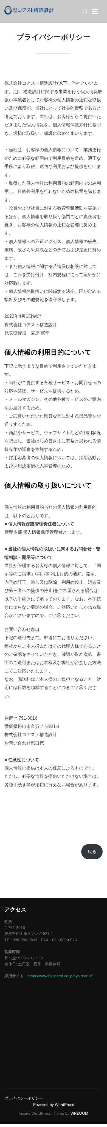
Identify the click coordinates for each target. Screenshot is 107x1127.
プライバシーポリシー (23, 1098)
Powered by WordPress (53, 1104)
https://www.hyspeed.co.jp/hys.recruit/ (60, 976)
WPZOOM (79, 1113)
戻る (92, 851)
